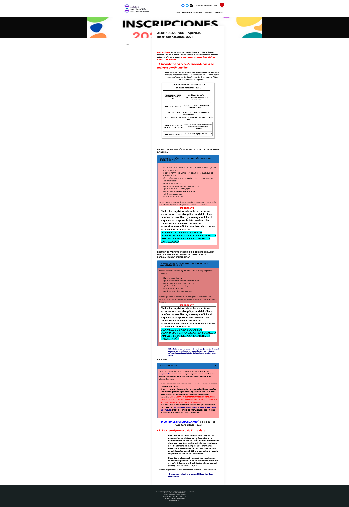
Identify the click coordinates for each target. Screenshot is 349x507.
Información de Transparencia (192, 12)
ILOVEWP (177, 500)
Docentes (208, 12)
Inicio (178, 12)
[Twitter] (187, 5)
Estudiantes (219, 12)
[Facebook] (182, 5)
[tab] (188, 159)
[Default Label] (191, 5)
